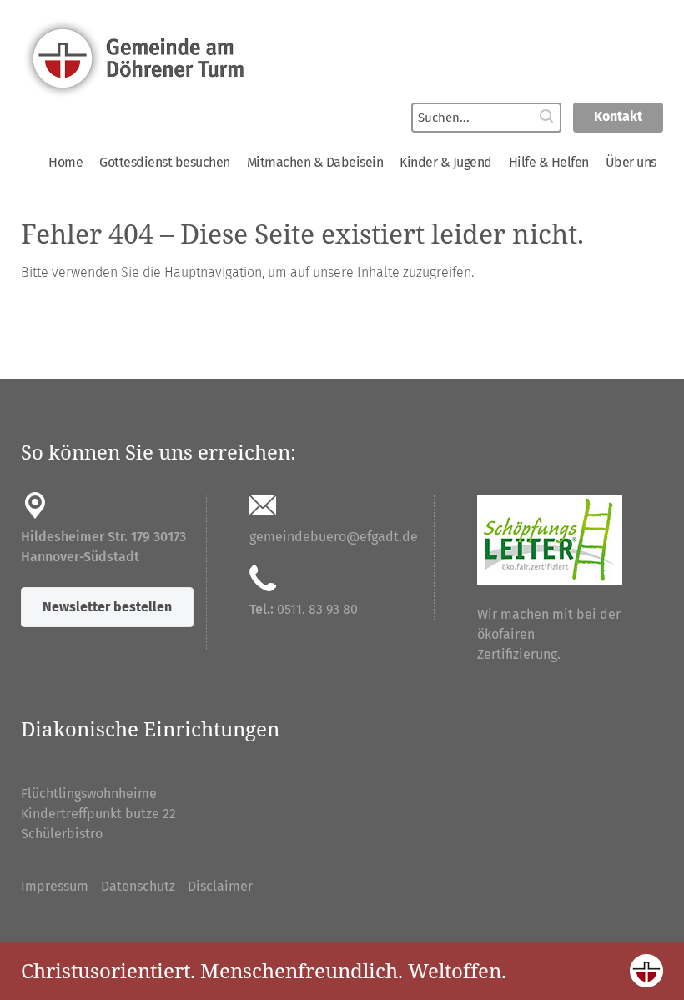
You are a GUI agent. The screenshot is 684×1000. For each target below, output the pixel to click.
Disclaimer (220, 886)
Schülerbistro (62, 834)
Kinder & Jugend (446, 162)
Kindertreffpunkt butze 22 (98, 814)
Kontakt (618, 116)
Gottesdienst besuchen (164, 162)
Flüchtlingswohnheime (89, 794)
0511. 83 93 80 (317, 609)
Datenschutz (138, 886)
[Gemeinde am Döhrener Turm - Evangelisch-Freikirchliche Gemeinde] (341, 56)
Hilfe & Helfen (549, 162)
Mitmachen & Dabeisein (315, 162)
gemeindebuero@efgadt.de (333, 537)
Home (65, 162)
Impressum (54, 886)
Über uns (631, 162)
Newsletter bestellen (107, 607)
